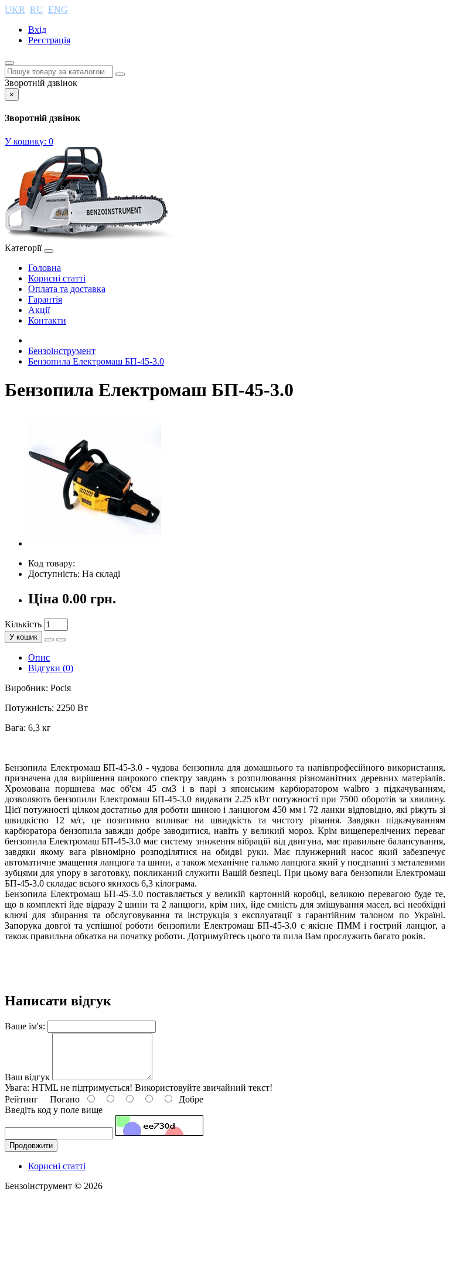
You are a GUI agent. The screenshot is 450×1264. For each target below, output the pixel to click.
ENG (58, 10)
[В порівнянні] (61, 639)
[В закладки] (49, 639)
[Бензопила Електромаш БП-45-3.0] (95, 543)
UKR (15, 10)
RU (36, 10)
